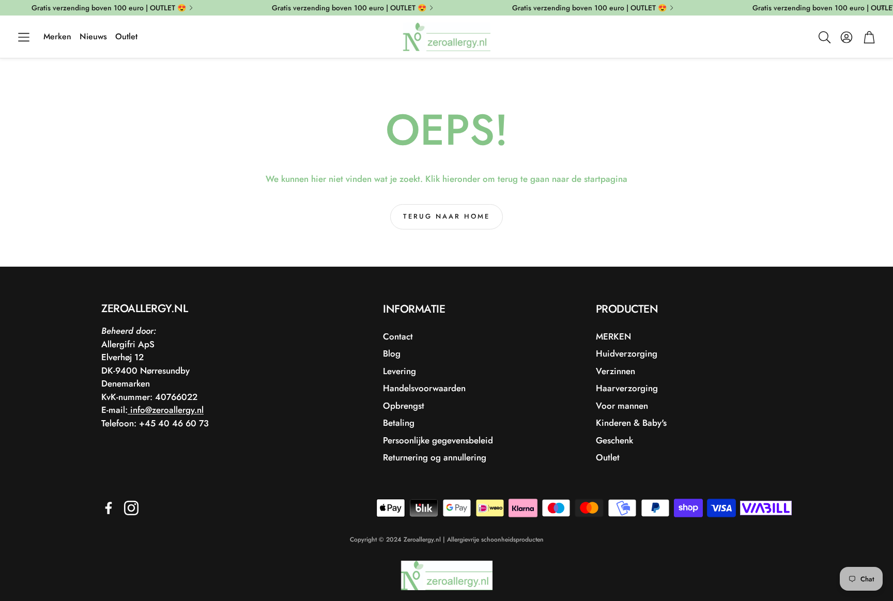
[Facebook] (108, 508)
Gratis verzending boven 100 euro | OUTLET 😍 (109, 7)
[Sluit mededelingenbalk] (882, 8)
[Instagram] (131, 508)
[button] (24, 37)
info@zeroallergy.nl (166, 410)
